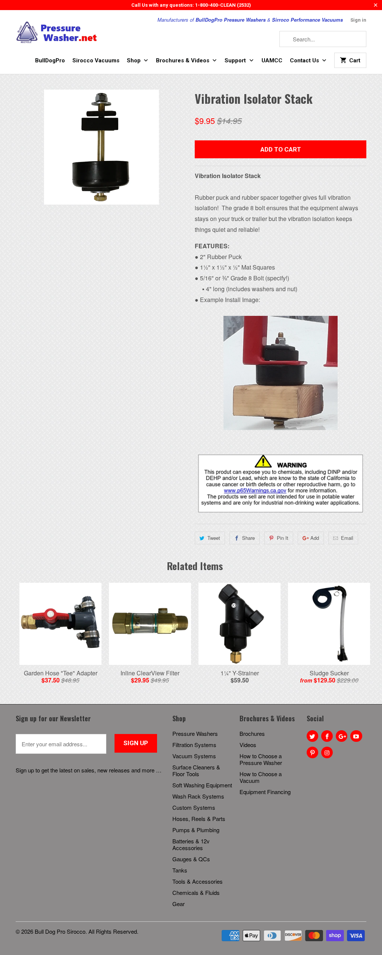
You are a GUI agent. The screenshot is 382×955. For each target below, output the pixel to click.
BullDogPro (50, 60)
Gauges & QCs (191, 859)
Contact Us (305, 60)
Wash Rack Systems (198, 796)
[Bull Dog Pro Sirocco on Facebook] (327, 736)
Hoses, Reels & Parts (198, 818)
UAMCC (272, 60)
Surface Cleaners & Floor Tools (196, 770)
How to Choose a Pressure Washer (260, 759)
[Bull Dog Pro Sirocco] (57, 33)
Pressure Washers (195, 733)
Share (248, 537)
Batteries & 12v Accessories (191, 844)
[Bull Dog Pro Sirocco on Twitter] (312, 736)
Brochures (252, 733)
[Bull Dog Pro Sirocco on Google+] (341, 736)
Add (314, 537)
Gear (178, 904)
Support (236, 60)
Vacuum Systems (194, 756)
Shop (134, 60)
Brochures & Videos (183, 60)
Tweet (213, 537)
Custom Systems (193, 807)
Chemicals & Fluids (196, 892)
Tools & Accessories (197, 881)
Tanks (179, 870)
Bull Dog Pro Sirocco (60, 931)
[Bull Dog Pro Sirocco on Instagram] (327, 752)
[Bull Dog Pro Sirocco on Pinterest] (312, 752)
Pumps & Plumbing (195, 830)
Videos (247, 745)
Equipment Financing (265, 792)
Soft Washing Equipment (202, 785)
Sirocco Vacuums (95, 60)
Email (347, 537)
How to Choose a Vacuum (260, 777)
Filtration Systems (194, 745)
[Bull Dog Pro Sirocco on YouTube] (356, 736)
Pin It (282, 537)
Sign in (358, 20)
